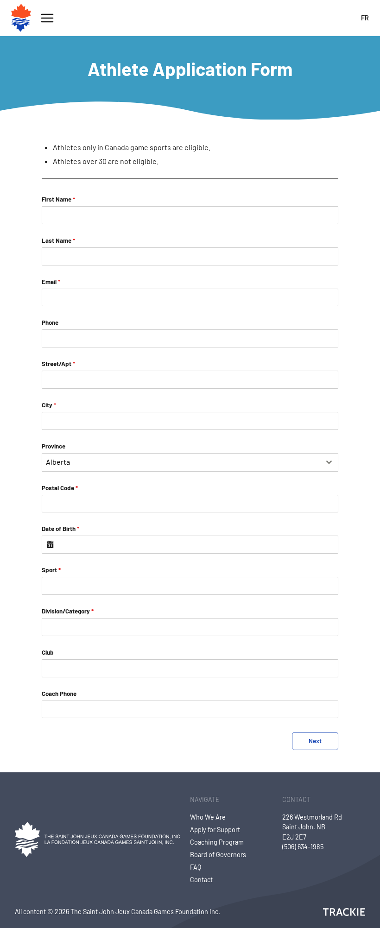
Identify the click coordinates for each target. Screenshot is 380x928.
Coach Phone (59, 693)
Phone (50, 322)
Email (51, 281)
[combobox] (190, 462)
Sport (51, 570)
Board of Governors (218, 855)
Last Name (58, 240)
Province (53, 446)
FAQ (195, 867)
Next (315, 741)
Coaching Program (217, 842)
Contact (201, 880)
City (49, 405)
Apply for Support (215, 829)
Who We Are (208, 817)
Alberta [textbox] (58, 461)
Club (48, 652)
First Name (58, 199)
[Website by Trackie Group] (344, 912)
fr (365, 18)
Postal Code (60, 488)
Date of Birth (60, 528)
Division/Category (68, 611)
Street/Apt (58, 363)
